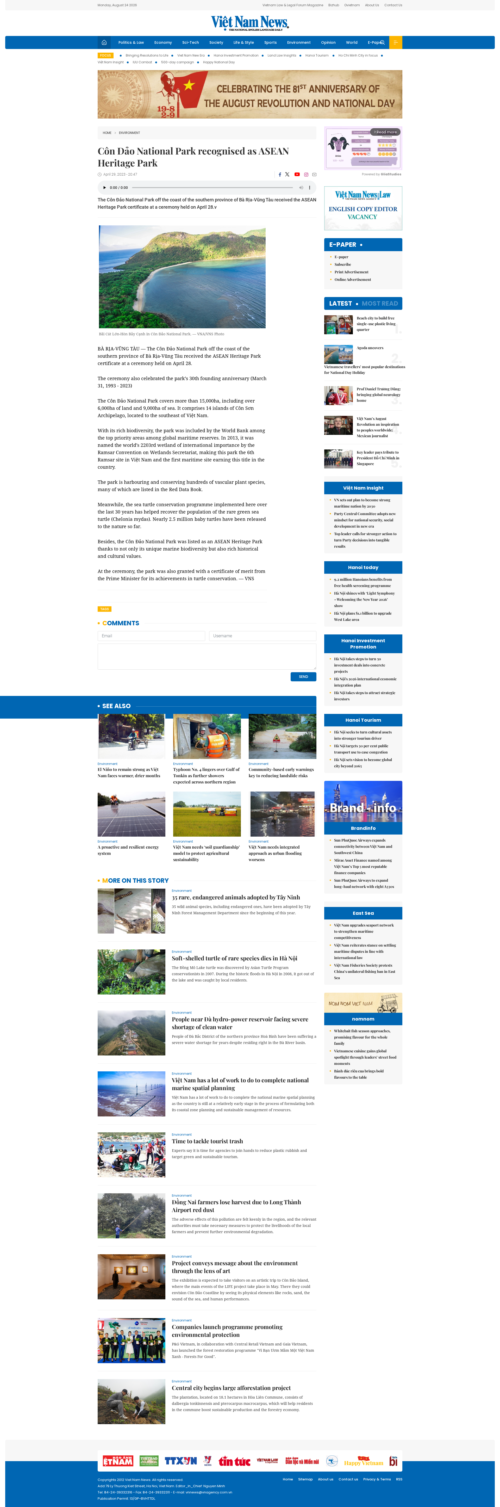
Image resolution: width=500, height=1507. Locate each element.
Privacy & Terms (377, 1479)
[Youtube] (297, 174)
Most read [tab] (380, 303)
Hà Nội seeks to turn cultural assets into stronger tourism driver (363, 735)
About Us (372, 5)
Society (216, 42)
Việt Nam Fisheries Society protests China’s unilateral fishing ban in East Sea (364, 971)
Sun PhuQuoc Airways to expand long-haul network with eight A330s (364, 883)
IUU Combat (142, 62)
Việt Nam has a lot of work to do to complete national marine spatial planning (240, 1084)
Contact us (348, 1479)
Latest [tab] (340, 303)
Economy (163, 42)
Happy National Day (219, 62)
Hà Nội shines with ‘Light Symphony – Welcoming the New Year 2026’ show (364, 599)
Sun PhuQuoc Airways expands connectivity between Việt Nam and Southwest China (363, 846)
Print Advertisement (351, 271)
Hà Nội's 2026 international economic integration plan (365, 682)
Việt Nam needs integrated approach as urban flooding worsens (275, 853)
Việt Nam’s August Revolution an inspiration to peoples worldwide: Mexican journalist (378, 427)
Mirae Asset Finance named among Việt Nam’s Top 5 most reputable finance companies (363, 866)
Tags (104, 609)
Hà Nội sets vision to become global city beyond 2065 (363, 762)
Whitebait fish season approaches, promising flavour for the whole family (362, 1037)
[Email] (314, 174)
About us (325, 1479)
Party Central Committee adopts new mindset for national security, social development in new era (365, 520)
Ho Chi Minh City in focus (358, 55)
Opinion (328, 42)
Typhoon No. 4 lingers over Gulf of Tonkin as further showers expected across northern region (206, 776)
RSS (399, 1479)
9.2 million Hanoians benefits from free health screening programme (363, 582)
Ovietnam (352, 5)
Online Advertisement (353, 279)
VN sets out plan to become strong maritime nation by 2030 (362, 503)
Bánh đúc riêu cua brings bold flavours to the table (359, 1074)
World (352, 42)
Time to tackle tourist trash (207, 1141)
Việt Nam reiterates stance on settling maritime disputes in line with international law (365, 951)
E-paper (342, 245)
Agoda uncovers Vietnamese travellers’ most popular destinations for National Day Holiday (363, 360)
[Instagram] (306, 174)
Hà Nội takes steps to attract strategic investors (364, 695)
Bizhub (333, 5)
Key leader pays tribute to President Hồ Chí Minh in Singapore (378, 458)
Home (107, 133)
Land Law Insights (282, 55)
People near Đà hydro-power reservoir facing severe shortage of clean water (240, 1023)
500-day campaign (177, 62)
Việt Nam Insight (111, 62)
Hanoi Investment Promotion (236, 55)
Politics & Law (131, 42)
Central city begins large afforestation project (231, 1388)
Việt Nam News (250, 23)
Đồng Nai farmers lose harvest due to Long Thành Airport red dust (236, 1206)
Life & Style (244, 42)
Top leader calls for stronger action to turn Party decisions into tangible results (365, 540)
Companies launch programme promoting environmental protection (227, 1330)
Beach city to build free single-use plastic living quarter (376, 324)
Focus (105, 55)
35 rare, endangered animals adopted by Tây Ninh (236, 897)
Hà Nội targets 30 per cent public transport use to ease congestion (361, 749)
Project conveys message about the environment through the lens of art (235, 1267)
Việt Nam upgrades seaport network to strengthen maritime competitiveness (364, 931)
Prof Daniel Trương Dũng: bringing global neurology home (379, 394)
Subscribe (343, 264)
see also (116, 706)
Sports (270, 42)
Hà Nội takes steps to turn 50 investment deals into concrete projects (359, 665)
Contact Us (393, 5)
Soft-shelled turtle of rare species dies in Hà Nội (234, 958)
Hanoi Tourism (317, 55)
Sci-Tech (190, 42)
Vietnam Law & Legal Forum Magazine (292, 5)
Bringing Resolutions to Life (147, 55)
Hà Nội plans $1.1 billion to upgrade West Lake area (363, 616)
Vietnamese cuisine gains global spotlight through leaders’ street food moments (365, 1057)
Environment (299, 42)
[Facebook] (280, 174)
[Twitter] (287, 174)
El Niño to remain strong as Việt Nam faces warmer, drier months (129, 772)
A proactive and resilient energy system (128, 850)
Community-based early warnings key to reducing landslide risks (281, 772)
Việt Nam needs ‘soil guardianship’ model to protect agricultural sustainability (206, 853)
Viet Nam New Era (191, 55)
